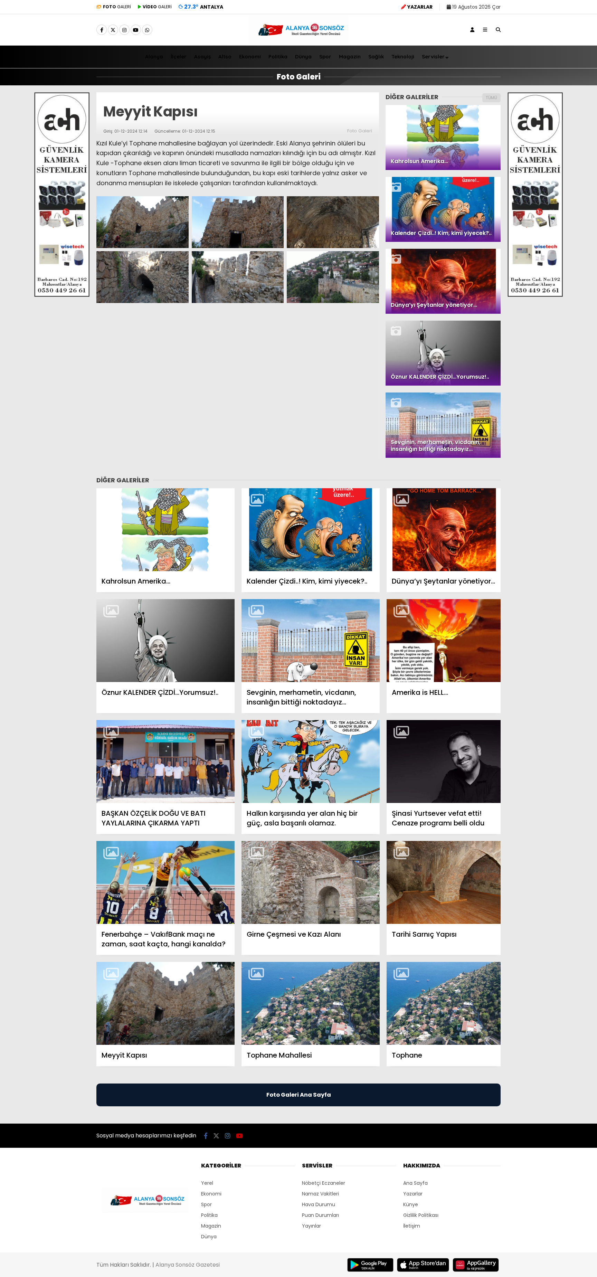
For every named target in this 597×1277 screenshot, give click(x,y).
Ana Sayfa (415, 1183)
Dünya (303, 56)
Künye (410, 1204)
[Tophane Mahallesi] (310, 1003)
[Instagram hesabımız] (124, 30)
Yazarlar (413, 1193)
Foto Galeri (359, 130)
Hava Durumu (318, 1204)
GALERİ (117, 7)
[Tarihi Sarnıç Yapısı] (444, 882)
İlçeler (179, 56)
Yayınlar (311, 1225)
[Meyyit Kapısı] (165, 1003)
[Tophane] (444, 1003)
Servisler (433, 56)
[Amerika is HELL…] (444, 640)
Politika (277, 56)
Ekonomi (250, 56)
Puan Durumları (320, 1215)
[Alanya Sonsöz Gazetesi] (298, 42)
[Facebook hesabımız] (101, 30)
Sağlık (376, 56)
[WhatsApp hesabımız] (147, 30)
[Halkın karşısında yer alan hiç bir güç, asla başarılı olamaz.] (310, 761)
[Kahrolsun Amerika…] (165, 529)
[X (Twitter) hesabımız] (113, 30)
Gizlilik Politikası (420, 1215)
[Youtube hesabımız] (136, 30)
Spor (325, 56)
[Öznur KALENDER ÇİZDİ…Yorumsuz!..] (165, 640)
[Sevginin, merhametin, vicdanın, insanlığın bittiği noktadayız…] (310, 640)
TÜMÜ (491, 98)
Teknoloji (402, 56)
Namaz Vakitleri (320, 1193)
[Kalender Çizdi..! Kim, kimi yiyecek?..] (310, 529)
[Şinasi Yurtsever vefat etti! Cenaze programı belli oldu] (444, 761)
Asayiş (202, 56)
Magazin (350, 56)
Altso (224, 56)
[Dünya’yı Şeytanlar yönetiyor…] (444, 529)
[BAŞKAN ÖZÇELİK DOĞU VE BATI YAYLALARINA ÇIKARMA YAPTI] (165, 761)
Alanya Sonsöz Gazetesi (187, 1265)
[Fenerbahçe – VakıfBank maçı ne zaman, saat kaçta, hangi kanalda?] (165, 882)
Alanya (154, 56)
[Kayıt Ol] (472, 29)
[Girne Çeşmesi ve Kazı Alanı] (310, 882)
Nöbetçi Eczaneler (323, 1183)
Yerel (207, 1183)
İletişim (411, 1225)
